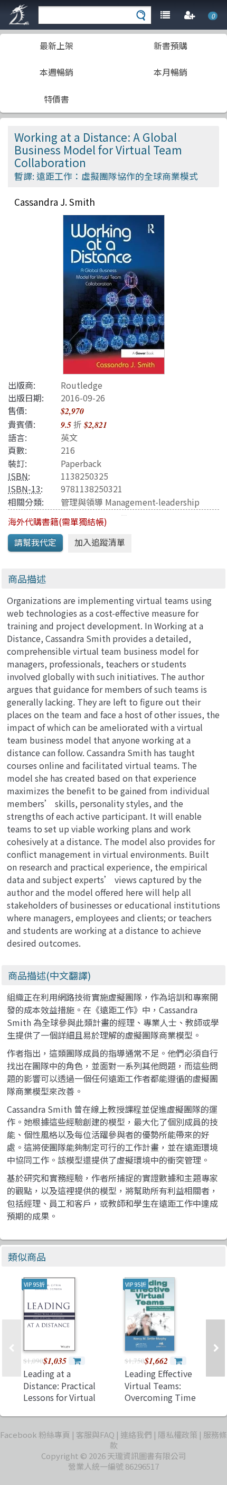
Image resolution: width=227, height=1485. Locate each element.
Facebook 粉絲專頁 (35, 1434)
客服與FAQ (95, 1434)
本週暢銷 (56, 72)
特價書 (56, 99)
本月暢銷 (170, 72)
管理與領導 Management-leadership (130, 502)
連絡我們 (136, 1434)
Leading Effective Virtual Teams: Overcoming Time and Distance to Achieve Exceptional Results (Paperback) (164, 1403)
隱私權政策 (177, 1434)
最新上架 (56, 45)
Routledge (81, 385)
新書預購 (170, 45)
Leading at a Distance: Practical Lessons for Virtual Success (59, 1391)
